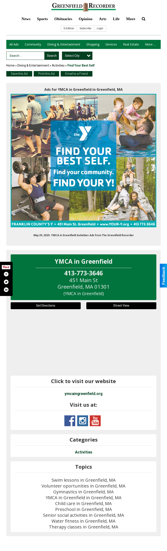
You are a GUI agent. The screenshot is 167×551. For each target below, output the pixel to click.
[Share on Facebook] (6, 274)
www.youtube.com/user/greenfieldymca (95, 420)
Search (52, 55)
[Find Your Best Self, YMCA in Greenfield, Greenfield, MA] (83, 160)
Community (33, 44)
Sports (42, 19)
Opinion (85, 19)
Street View (121, 305)
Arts (102, 19)
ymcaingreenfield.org (83, 394)
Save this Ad (19, 73)
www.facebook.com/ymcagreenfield (69, 420)
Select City (72, 55)
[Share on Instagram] (6, 290)
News (26, 19)
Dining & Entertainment (63, 44)
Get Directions (45, 305)
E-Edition (69, 28)
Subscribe (85, 28)
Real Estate (131, 44)
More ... (150, 44)
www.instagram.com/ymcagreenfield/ (82, 420)
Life (116, 19)
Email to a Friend (76, 73)
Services (111, 44)
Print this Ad (46, 73)
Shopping (92, 44)
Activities (58, 65)
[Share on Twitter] (6, 282)
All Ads (14, 44)
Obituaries (63, 19)
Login (100, 28)
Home (10, 65)
